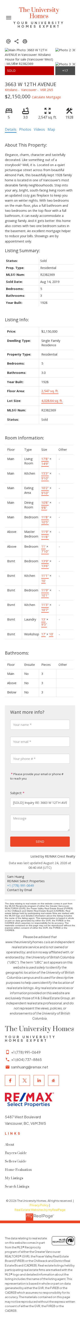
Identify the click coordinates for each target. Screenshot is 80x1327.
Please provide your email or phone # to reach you (36, 776)
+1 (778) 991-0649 (20, 885)
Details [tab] (10, 129)
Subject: (16, 793)
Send (40, 841)
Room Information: (24, 438)
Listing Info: (17, 320)
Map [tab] (51, 129)
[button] (10, 1080)
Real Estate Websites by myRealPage (40, 1210)
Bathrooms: (17, 653)
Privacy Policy (39, 1205)
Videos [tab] (39, 129)
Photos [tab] (25, 129)
